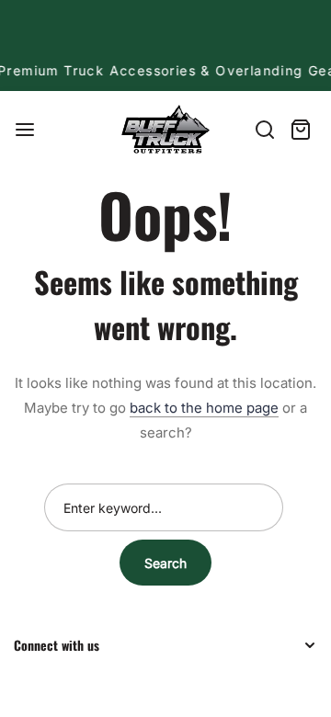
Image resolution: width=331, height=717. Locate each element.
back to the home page (204, 407)
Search (165, 563)
